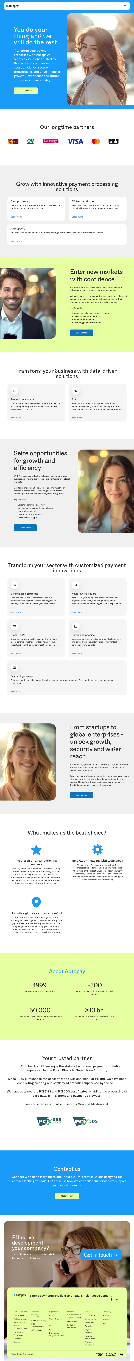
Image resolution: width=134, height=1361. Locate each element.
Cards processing (38, 1320)
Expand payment (74, 1318)
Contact (17, 1338)
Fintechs (88, 1326)
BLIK (51, 1315)
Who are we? (19, 1315)
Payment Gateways (89, 1331)
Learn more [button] (16, 217)
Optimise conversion (71, 1326)
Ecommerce (90, 1315)
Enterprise (107, 1319)
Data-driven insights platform (56, 1334)
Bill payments (90, 1319)
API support (36, 1330)
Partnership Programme (19, 1333)
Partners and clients (19, 1323)
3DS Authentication (37, 1325)
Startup (106, 1315)
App (104, 1323)
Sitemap (17, 1342)
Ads (50, 1329)
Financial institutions (90, 1337)
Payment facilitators (89, 1343)
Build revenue (73, 1321)
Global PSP (89, 1322)
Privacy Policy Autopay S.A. (22, 1354)
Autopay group (20, 1319)
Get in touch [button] (26, 90)
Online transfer (55, 1319)
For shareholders (21, 1329)
